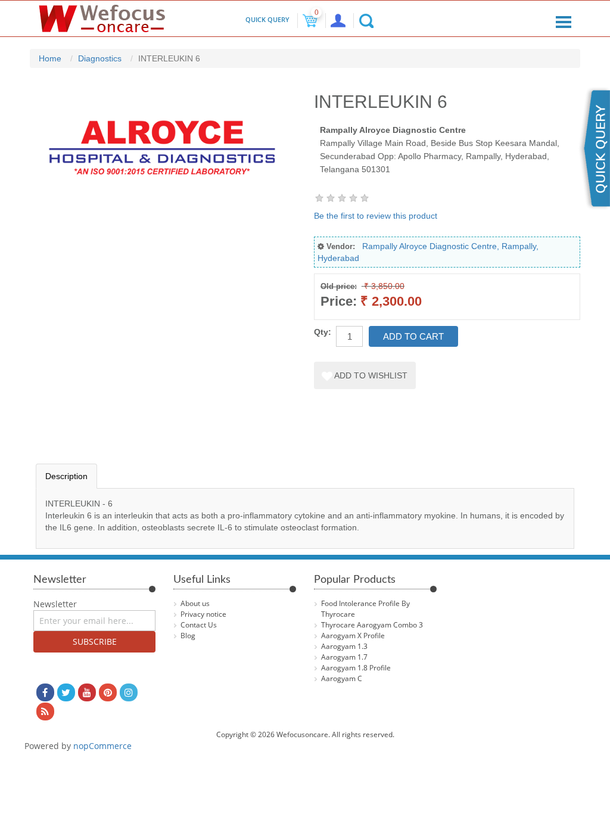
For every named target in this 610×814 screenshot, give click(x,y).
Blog (187, 635)
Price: (338, 301)
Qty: (322, 332)
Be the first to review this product (375, 215)
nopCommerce (102, 745)
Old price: (338, 286)
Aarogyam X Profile (353, 635)
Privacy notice (203, 614)
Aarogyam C (341, 678)
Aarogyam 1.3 (344, 646)
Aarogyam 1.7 (344, 657)
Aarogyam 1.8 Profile (356, 668)
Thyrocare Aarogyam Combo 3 (372, 625)
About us (195, 603)
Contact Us (198, 625)
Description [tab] (66, 476)
